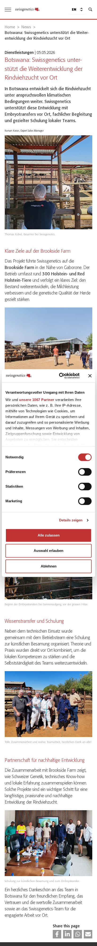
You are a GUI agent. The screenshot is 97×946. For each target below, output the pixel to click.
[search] (90, 9)
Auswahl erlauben (48, 551)
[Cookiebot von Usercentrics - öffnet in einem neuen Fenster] (60, 376)
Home (10, 27)
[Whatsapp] (77, 934)
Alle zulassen (49, 535)
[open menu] (8, 10)
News (26, 27)
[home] (27, 9)
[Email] (88, 934)
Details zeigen (70, 520)
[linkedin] (67, 934)
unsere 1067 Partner (36, 400)
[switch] (85, 472)
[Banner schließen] (90, 375)
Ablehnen (49, 566)
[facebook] (57, 934)
